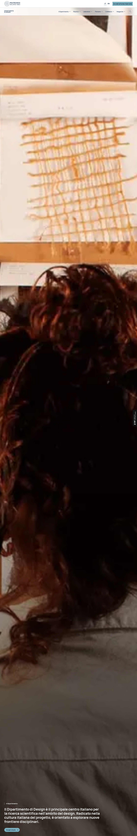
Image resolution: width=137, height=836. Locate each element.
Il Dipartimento (64, 12)
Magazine (120, 12)
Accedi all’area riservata (122, 4)
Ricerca (76, 12)
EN (109, 4)
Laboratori (86, 12)
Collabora (108, 12)
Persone (98, 12)
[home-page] (9, 11)
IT (105, 4)
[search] (130, 11)
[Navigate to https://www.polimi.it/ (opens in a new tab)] (12, 3)
